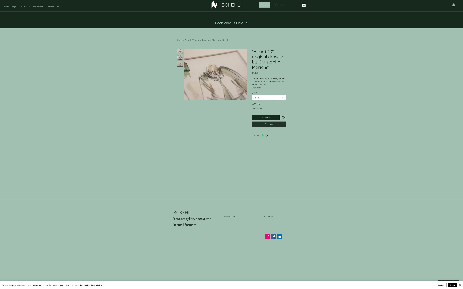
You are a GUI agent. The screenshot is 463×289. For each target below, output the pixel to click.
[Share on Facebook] (253, 135)
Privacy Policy (231, 239)
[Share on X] (267, 135)
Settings (441, 285)
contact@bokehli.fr (202, 270)
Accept (452, 285)
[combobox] (269, 97)
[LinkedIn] (279, 236)
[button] (453, 4)
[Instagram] (267, 236)
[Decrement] (254, 108)
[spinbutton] (257, 108)
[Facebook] (273, 236)
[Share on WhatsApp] (262, 135)
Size (254, 92)
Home (180, 40)
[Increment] (261, 108)
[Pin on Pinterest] (258, 135)
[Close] (460, 285)
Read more (256, 88)
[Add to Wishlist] (283, 117)
